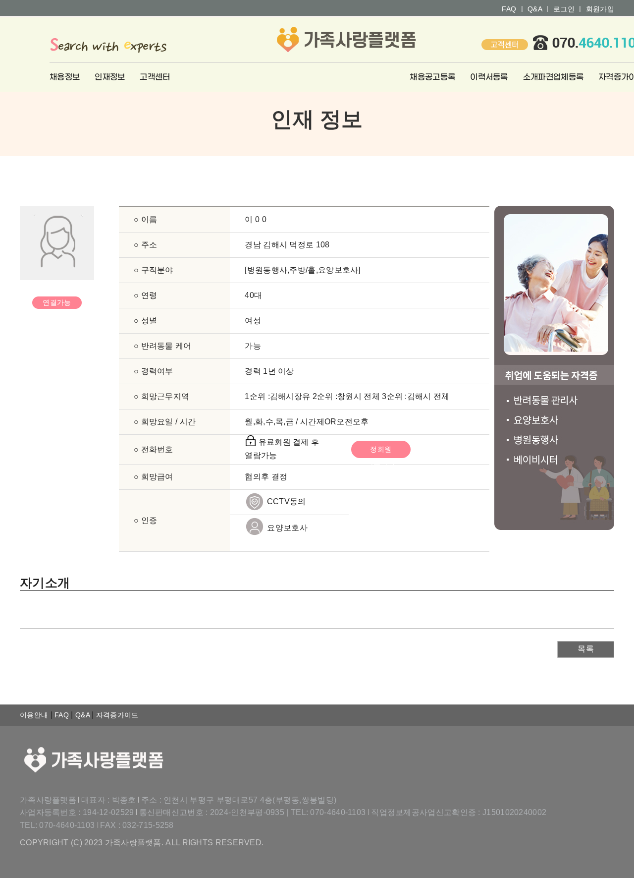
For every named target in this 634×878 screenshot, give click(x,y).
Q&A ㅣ (539, 9)
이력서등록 (489, 77)
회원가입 (600, 9)
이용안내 (35, 715)
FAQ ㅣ (514, 9)
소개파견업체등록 (553, 77)
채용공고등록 (432, 77)
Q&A (83, 715)
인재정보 (110, 77)
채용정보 (65, 77)
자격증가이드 (117, 715)
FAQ (62, 715)
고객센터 (155, 77)
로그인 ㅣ (568, 9)
